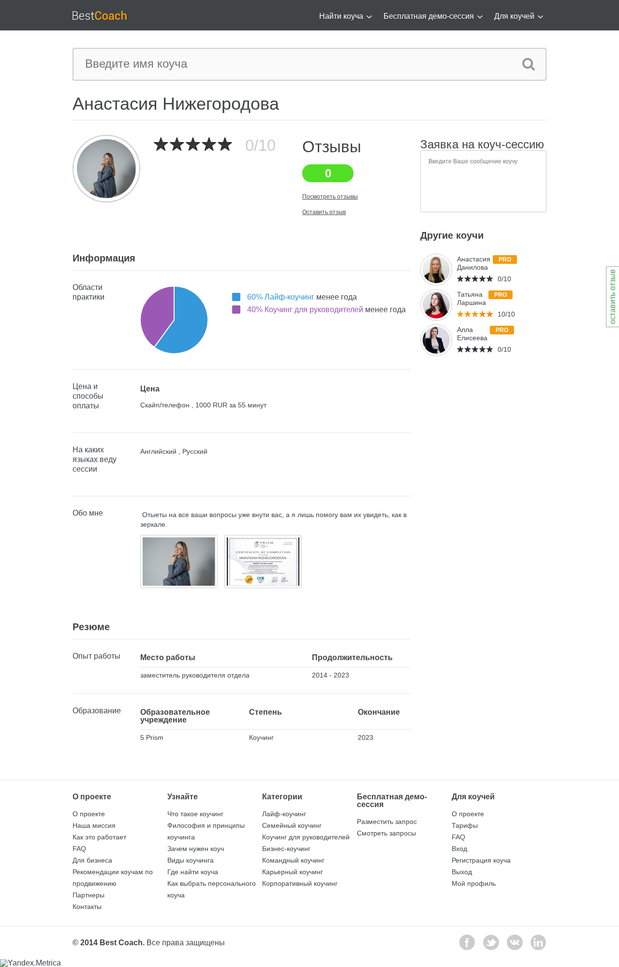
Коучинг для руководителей (306, 837)
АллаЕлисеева (472, 334)
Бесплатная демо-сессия (428, 16)
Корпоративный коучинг (300, 883)
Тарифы (465, 825)
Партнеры (88, 895)
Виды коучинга (190, 860)
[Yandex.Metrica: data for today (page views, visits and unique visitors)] (30, 963)
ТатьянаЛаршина (471, 298)
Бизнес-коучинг (286, 848)
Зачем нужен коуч (195, 848)
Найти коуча (341, 16)
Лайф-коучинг (284, 814)
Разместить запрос (387, 821)
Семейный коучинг (292, 825)
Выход (462, 872)
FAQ (79, 848)
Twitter (491, 942)
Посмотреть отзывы (330, 196)
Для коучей (514, 16)
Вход (459, 848)
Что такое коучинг (195, 814)
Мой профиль (474, 883)
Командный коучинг (293, 860)
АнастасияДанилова (473, 263)
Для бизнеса (92, 860)
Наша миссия (94, 825)
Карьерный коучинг (292, 872)
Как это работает (99, 837)
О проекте (89, 814)
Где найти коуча (192, 872)
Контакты (87, 906)
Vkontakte (515, 942)
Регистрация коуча (481, 860)
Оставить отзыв (324, 212)
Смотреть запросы (386, 833)
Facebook (467, 942)
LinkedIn (538, 942)
